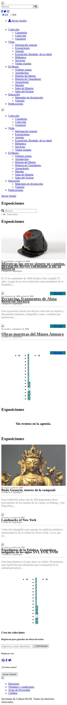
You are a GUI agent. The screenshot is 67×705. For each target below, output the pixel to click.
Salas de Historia (24, 88)
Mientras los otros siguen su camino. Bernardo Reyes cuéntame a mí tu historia (33, 266)
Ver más (57, 293)
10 (29, 383)
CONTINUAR (41, 646)
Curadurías (21, 32)
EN (14, 14)
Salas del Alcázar (24, 91)
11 (29, 386)
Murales (19, 85)
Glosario (19, 100)
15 (29, 398)
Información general (26, 44)
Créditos (12, 693)
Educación (14, 94)
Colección (13, 29)
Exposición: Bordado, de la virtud (33, 54)
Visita (11, 41)
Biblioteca (20, 57)
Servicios (20, 60)
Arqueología (22, 82)
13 (29, 392)
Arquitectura (22, 72)
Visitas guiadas (23, 63)
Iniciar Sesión (18, 20)
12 (29, 389)
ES (6, 14)
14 (29, 395)
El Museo (13, 66)
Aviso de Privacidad (19, 689)
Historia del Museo (25, 75)
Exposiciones (22, 48)
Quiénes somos (23, 69)
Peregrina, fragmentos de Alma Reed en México (29, 300)
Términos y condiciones (21, 686)
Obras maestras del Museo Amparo (32, 334)
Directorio (13, 683)
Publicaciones (15, 103)
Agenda (19, 51)
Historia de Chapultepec (28, 79)
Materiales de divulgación (29, 97)
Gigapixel (20, 38)
